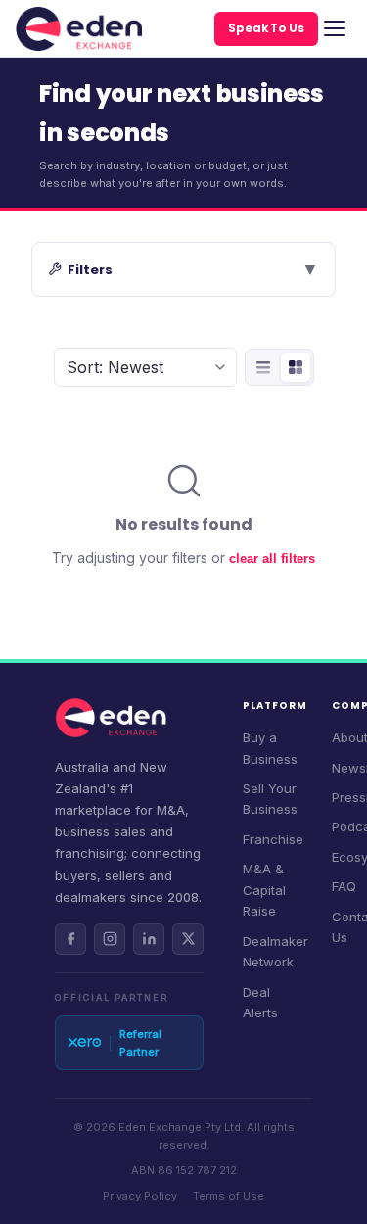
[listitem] (70, 939)
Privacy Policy (140, 1195)
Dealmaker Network (275, 951)
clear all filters (272, 558)
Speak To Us (266, 28)
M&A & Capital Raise (264, 889)
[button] (183, 269)
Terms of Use (228, 1195)
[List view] (263, 367)
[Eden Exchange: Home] (79, 29)
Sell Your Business (270, 798)
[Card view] (295, 367)
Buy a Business (270, 748)
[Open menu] (334, 28)
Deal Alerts (260, 1002)
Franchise (273, 839)
